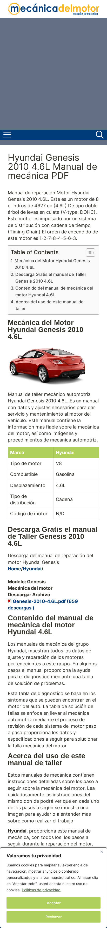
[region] (53, 887)
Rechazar (53, 917)
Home (14, 568)
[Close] (101, 852)
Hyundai (32, 568)
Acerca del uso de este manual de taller (50, 305)
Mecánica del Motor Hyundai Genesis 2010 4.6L (52, 264)
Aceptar (54, 903)
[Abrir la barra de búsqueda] (99, 135)
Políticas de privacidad (41, 890)
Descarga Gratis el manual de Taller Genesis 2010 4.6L (50, 278)
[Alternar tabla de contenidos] (88, 252)
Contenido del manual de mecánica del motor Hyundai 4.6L (54, 291)
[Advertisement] (53, 73)
